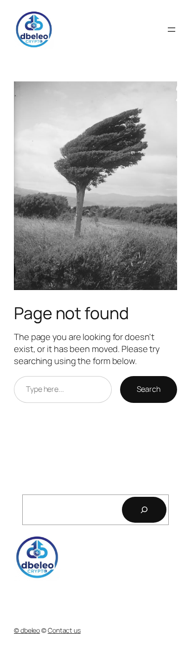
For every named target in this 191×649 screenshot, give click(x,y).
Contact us (64, 630)
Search (148, 389)
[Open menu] (171, 29)
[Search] (144, 510)
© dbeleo (27, 630)
